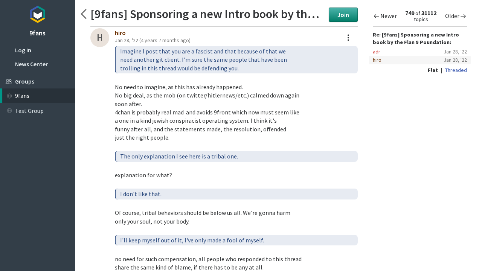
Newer (388, 16)
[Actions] (348, 37)
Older (452, 16)
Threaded (456, 70)
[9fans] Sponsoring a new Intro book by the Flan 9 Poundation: (207, 13)
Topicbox (37, 13)
